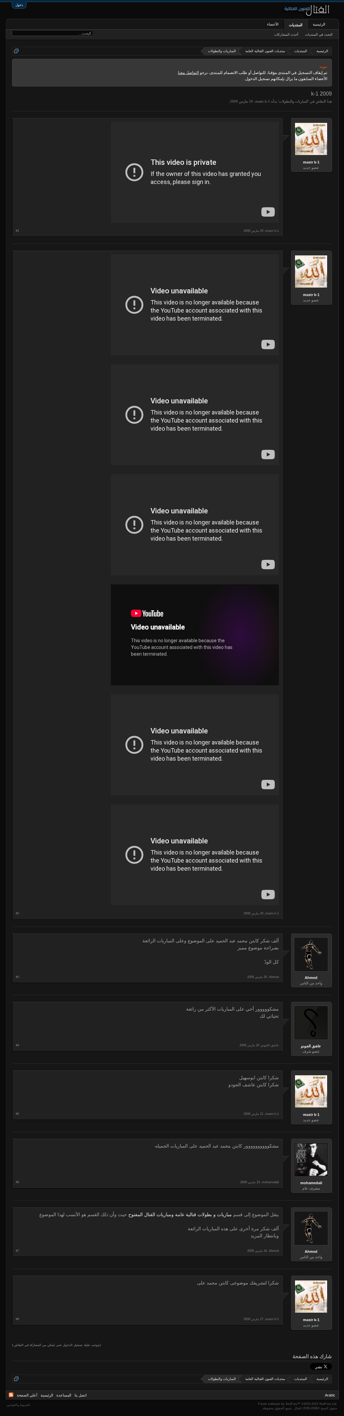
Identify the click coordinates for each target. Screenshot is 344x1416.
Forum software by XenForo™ (297, 1404)
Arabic (330, 1395)
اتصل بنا (81, 1395)
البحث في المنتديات (319, 34)
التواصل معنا (188, 72)
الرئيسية (319, 24)
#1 (17, 230)
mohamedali (311, 1183)
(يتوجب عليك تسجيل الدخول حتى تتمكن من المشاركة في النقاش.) (56, 1345)
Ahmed (311, 978)
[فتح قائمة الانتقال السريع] (16, 51)
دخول (19, 5)
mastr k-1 (262, 101)
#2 (17, 913)
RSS (11, 1394)
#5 (17, 1114)
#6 (17, 1182)
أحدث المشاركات (286, 34)
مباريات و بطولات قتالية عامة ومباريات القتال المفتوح (180, 1214)
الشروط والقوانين (18, 1405)
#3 (17, 977)
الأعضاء (272, 24)
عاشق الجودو (311, 1046)
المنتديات (295, 25)
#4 (17, 1045)
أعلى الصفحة (27, 1395)
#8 (17, 1319)
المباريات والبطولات (293, 101)
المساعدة (63, 1395)
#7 (17, 1250)
